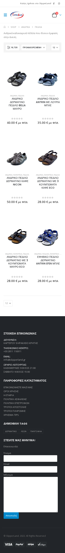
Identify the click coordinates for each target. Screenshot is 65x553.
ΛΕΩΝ (23, 431)
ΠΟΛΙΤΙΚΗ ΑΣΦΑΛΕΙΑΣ (15, 399)
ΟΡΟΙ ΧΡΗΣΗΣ (11, 391)
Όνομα (7, 453)
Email (6, 464)
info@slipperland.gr (14, 359)
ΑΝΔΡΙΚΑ (13, 96)
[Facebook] (53, 3)
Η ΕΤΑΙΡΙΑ (9, 395)
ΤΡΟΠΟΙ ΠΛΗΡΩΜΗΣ (15, 411)
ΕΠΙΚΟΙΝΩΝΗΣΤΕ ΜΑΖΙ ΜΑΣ (18, 387)
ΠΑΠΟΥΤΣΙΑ (17, 175)
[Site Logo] (17, 15)
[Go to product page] (17, 78)
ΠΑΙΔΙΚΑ (45, 254)
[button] (6, 15)
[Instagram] (59, 3)
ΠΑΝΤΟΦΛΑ (36, 431)
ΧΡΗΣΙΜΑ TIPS (11, 414)
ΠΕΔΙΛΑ (21, 96)
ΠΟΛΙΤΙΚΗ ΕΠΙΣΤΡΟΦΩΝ (16, 403)
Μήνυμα (8, 474)
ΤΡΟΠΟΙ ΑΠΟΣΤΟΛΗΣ (15, 407)
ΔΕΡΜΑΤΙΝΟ (11, 431)
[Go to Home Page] (5, 27)
